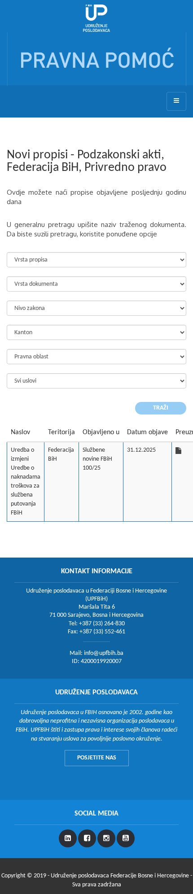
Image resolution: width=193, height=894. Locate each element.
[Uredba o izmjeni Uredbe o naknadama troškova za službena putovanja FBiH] (178, 450)
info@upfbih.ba (103, 653)
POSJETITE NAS (96, 757)
